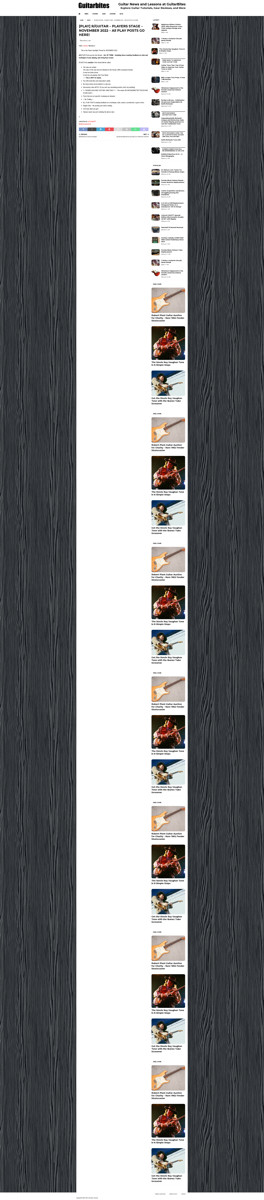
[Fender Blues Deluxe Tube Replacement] (155, 252)
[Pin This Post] (109, 129)
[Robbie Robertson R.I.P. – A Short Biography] (155, 150)
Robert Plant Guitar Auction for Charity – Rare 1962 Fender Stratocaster (167, 318)
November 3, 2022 (86, 40)
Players (95, 14)
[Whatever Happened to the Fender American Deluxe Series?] (155, 90)
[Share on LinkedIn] (100, 129)
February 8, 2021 (166, 221)
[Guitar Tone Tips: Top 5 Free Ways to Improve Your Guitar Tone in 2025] (155, 62)
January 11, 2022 (166, 254)
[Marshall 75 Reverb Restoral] (155, 230)
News (86, 14)
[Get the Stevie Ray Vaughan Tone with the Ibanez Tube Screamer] (168, 383)
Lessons (113, 14)
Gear (103, 14)
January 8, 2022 (166, 184)
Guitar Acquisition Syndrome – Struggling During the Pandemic (173, 192)
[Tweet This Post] (92, 129)
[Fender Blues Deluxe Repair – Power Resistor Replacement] (155, 182)
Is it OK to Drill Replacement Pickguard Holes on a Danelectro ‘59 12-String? (172, 205)
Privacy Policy (173, 1194)
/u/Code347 (92, 121)
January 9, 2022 (166, 244)
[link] (80, 124)
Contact (183, 1194)
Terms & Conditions (160, 1194)
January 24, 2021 (166, 197)
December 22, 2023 (166, 126)
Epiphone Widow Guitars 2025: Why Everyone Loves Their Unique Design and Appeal (171, 27)
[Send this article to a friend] (118, 129)
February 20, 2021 (166, 174)
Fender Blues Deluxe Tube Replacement (171, 251)
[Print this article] (126, 129)
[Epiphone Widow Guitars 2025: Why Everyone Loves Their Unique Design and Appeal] (155, 27)
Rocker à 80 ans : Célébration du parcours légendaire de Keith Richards (172, 102)
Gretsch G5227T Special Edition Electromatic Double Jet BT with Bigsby (172, 217)
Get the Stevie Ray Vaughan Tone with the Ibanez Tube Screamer (166, 401)
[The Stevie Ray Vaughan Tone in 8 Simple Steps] (154, 51)
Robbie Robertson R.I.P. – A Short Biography (172, 152)
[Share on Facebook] (83, 129)
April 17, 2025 (165, 42)
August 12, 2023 (166, 158)
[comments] (87, 124)
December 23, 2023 (166, 106)
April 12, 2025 (165, 71)
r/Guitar (85, 46)
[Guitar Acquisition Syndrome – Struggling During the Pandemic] (155, 193)
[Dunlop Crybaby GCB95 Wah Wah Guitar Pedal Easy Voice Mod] (155, 240)
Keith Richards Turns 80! (172, 136)
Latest (156, 20)
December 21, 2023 (166, 142)
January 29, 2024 (166, 94)
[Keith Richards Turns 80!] (155, 134)
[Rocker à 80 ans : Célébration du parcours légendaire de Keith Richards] (155, 102)
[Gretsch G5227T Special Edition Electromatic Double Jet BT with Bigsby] (155, 217)
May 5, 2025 (165, 32)
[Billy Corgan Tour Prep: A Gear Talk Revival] (155, 80)
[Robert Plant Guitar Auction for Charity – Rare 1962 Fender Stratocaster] (168, 300)
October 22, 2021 (166, 229)
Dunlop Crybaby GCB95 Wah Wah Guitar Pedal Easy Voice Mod (172, 240)
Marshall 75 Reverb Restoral (172, 227)
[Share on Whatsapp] (135, 129)
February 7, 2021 (166, 209)
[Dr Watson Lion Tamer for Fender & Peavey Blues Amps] (155, 172)
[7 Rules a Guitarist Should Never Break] (155, 41)
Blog (121, 14)
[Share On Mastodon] (144, 129)
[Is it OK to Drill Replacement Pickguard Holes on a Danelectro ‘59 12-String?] (155, 205)
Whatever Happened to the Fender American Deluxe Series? (172, 90)
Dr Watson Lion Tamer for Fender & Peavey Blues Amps (172, 171)
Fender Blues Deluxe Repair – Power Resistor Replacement (172, 181)
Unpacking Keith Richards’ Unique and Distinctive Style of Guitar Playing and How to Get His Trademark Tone (172, 118)
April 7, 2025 (165, 81)
